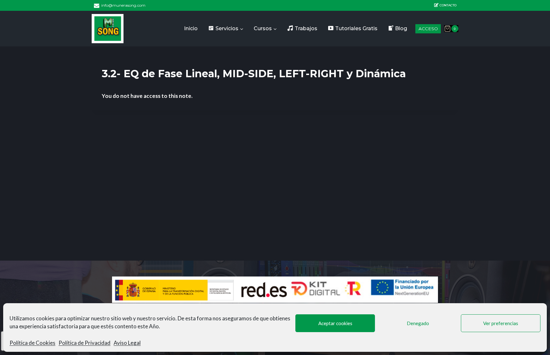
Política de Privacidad (84, 342)
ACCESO (428, 28)
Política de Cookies (32, 342)
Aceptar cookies (335, 323)
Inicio (191, 28)
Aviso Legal (127, 342)
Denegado (418, 323)
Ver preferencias (500, 323)
